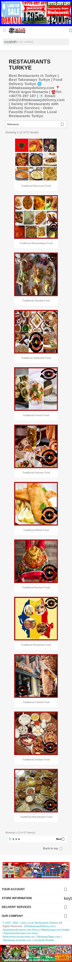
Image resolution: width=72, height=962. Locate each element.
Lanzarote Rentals (43, 940)
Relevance (35, 124)
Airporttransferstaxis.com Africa (21, 929)
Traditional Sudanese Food (36, 357)
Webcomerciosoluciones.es (18, 936)
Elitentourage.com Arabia (55, 929)
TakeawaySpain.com (48, 936)
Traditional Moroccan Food (36, 185)
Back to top (53, 848)
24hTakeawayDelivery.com (39, 926)
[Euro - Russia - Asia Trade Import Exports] (36, 870)
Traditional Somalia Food (36, 300)
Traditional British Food (36, 530)
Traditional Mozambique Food (36, 243)
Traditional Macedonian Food (36, 816)
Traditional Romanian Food (36, 644)
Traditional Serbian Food (36, 759)
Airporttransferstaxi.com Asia (21, 933)
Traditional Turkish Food (36, 702)
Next (60, 839)
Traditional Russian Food (36, 587)
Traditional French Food (36, 415)
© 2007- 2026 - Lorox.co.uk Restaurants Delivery (31, 922)
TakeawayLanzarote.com (17, 940)
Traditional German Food (36, 472)
